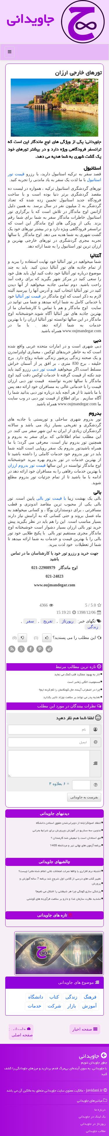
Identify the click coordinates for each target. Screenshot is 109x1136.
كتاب (54, 996)
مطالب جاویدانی (96, 1131)
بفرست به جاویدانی (84, 797)
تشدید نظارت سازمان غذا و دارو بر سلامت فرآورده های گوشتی (64, 899)
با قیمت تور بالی (51, 498)
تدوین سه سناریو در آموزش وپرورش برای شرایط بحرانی (67, 830)
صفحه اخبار (82, 1029)
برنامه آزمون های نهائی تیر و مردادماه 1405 (75, 845)
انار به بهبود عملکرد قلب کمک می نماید (77, 674)
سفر (30, 621)
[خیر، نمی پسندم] (22, 637)
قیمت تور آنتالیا (28, 296)
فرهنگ (90, 996)
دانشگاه (35, 996)
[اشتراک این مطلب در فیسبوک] (30, 649)
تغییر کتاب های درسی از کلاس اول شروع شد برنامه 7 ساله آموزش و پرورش (60, 881)
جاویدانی (30, 18)
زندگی (92, 627)
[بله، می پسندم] (46, 637)
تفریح (48, 621)
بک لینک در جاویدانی (92, 1116)
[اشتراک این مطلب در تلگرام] (49, 649)
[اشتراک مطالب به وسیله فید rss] (12, 649)
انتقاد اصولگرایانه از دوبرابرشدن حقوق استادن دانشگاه (68, 823)
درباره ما (100, 1110)
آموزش (89, 1005)
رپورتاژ (68, 621)
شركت (54, 1005)
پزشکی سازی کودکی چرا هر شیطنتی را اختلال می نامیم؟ (68, 891)
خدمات (34, 1005)
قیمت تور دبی (44, 369)
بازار (71, 1005)
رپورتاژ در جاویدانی (93, 1124)
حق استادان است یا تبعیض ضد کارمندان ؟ (76, 838)
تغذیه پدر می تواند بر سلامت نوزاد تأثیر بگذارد (71, 697)
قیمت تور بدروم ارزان (27, 465)
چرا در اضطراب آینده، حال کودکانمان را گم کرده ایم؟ (69, 690)
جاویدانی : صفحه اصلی (21, 1032)
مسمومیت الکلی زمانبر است (83, 682)
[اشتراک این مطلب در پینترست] (40, 649)
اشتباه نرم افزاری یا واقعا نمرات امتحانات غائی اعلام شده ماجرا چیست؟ (60, 871)
